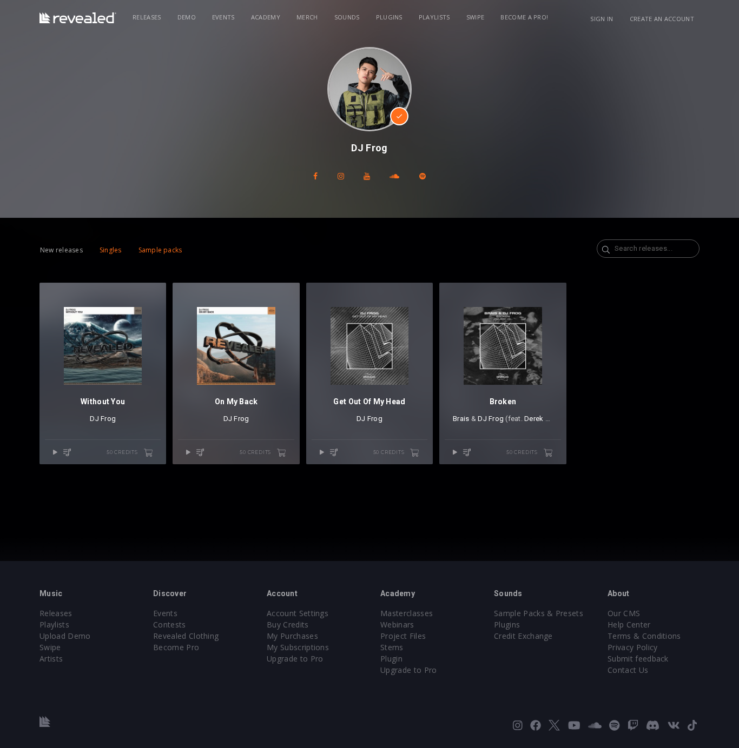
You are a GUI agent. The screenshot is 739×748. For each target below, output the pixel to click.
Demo (186, 17)
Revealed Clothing (186, 636)
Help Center (629, 624)
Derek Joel (541, 419)
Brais (461, 419)
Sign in (601, 19)
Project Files (403, 636)
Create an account (662, 19)
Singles (111, 250)
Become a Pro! (524, 17)
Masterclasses (406, 613)
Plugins (389, 17)
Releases (147, 17)
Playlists (434, 17)
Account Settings (297, 613)
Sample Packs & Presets (538, 613)
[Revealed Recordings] (77, 18)
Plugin (391, 658)
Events (223, 17)
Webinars (397, 624)
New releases (61, 250)
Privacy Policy (632, 647)
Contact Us (628, 670)
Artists (51, 658)
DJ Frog (103, 419)
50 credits (123, 452)
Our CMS (624, 613)
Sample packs (160, 250)
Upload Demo (65, 636)
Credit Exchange (523, 636)
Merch (307, 17)
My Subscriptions (298, 647)
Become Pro (176, 647)
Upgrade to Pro (295, 658)
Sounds (347, 17)
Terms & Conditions (644, 636)
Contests (169, 624)
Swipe (475, 17)
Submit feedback (638, 658)
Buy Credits (288, 624)
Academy (265, 17)
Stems (392, 647)
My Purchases (292, 636)
